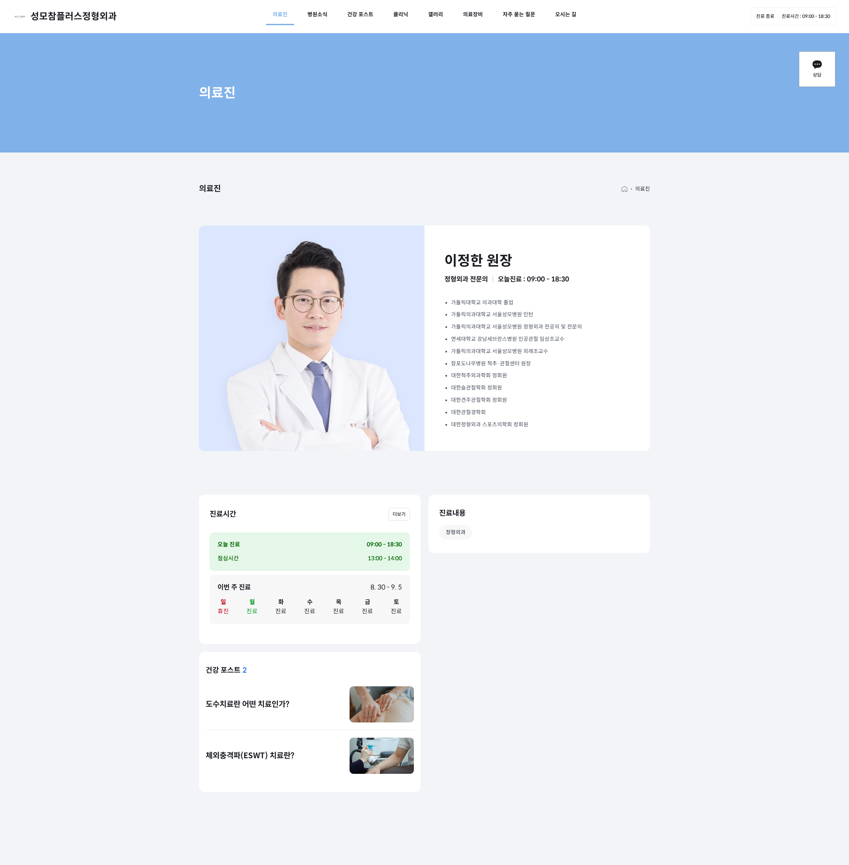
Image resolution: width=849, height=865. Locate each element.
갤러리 (435, 14)
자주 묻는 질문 (519, 14)
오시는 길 (565, 14)
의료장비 (473, 14)
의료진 (280, 14)
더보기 (399, 514)
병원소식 (317, 14)
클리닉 (400, 14)
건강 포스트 (360, 14)
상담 (817, 75)
